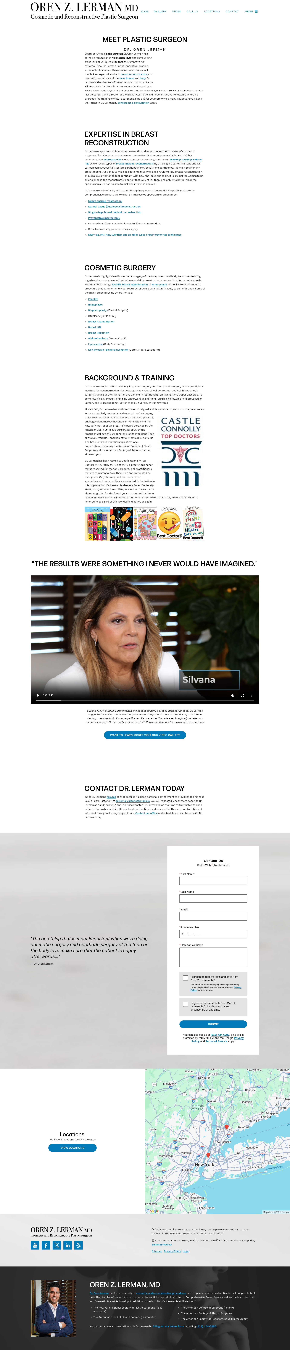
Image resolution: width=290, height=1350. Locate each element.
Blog (144, 11)
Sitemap (157, 1251)
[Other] (78, 1245)
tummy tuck (159, 284)
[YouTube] (35, 1245)
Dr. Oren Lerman (99, 1293)
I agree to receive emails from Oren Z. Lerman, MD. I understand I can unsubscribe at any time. (213, 1006)
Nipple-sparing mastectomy (105, 200)
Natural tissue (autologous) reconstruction (114, 206)
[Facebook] (46, 1245)
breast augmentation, (135, 284)
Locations (212, 11)
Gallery (160, 11)
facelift (116, 284)
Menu (249, 11)
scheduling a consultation (133, 102)
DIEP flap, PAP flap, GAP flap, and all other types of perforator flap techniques (135, 234)
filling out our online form (168, 1326)
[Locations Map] (217, 1140)
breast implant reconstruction (134, 163)
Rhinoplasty (95, 304)
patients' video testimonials (133, 800)
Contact (232, 11)
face (122, 78)
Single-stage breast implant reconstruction (114, 212)
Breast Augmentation (101, 321)
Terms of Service (216, 1041)
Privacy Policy (172, 1251)
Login (186, 1251)
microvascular (112, 159)
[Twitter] (57, 1245)
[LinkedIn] (67, 1245)
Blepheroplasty (97, 310)
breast (130, 78)
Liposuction (95, 344)
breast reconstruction (134, 74)
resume (111, 796)
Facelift (93, 299)
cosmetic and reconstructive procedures (161, 1293)
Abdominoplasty (98, 338)
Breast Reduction (98, 332)
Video (176, 11)
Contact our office (146, 813)
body (143, 78)
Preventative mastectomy (104, 217)
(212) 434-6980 (220, 1034)
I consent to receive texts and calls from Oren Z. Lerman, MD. (216, 983)
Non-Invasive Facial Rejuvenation (108, 349)
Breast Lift (94, 327)
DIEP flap (175, 159)
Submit (213, 1024)
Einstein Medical (162, 1244)
